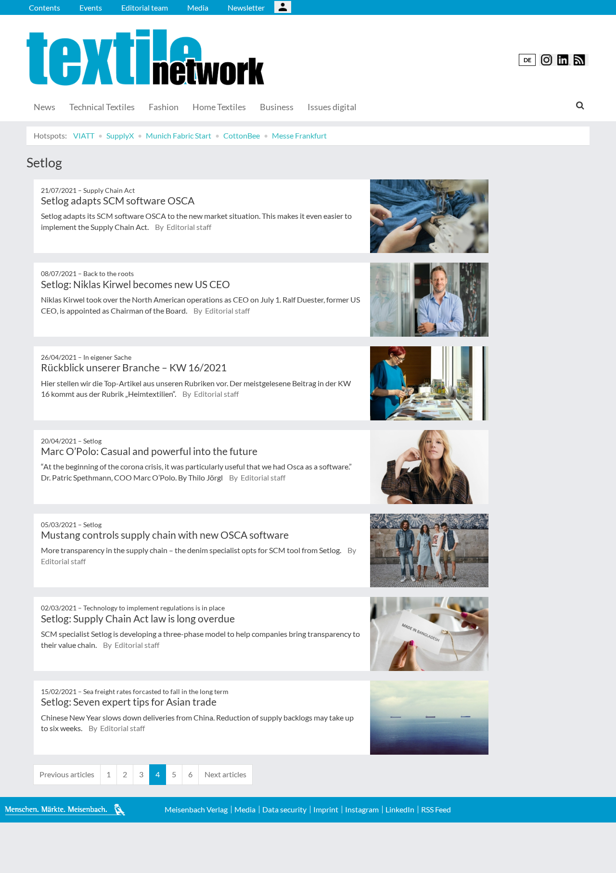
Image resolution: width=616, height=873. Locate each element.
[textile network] (146, 57)
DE (527, 59)
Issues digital (332, 106)
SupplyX (120, 135)
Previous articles (66, 774)
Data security (284, 809)
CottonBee (241, 135)
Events (90, 7)
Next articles (225, 774)
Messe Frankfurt (299, 135)
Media (197, 7)
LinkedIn (399, 809)
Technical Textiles (102, 106)
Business (277, 106)
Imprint (325, 809)
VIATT (83, 135)
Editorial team (144, 7)
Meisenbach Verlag (196, 809)
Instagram (362, 809)
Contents (44, 7)
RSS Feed (436, 809)
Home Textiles (219, 106)
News (44, 106)
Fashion (164, 106)
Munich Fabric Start (178, 135)
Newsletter (246, 7)
